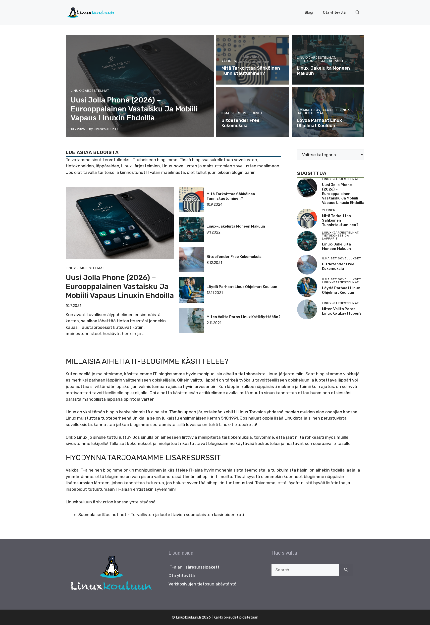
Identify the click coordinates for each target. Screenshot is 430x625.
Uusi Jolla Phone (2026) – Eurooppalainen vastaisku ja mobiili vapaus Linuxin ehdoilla (134, 109)
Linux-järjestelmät (90, 91)
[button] (357, 12)
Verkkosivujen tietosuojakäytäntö (202, 583)
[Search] (346, 570)
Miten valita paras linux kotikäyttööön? (243, 317)
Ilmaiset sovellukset (242, 113)
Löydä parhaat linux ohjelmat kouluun (319, 123)
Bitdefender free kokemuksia (240, 123)
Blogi (309, 12)
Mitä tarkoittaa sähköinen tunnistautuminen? (250, 70)
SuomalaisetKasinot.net (102, 514)
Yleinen (228, 61)
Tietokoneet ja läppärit (320, 61)
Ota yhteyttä (334, 12)
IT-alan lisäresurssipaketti (194, 567)
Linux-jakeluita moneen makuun (323, 70)
